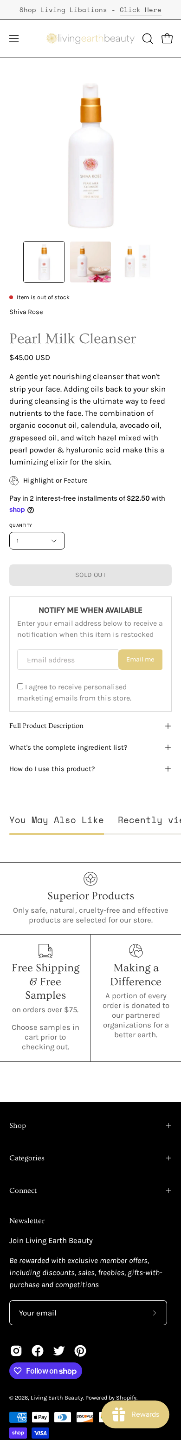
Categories (27, 1158)
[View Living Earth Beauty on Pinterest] (80, 1351)
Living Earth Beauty (57, 1397)
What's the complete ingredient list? (68, 747)
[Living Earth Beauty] (91, 38)
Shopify (126, 1397)
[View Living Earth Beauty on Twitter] (59, 1351)
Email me (140, 659)
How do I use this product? (52, 769)
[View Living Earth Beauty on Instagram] (16, 1351)
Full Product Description (46, 726)
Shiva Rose (26, 312)
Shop (17, 1125)
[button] (146, 38)
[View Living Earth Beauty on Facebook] (38, 1351)
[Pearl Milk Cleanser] (44, 262)
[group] (90, 10)
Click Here (141, 9)
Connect (23, 1190)
